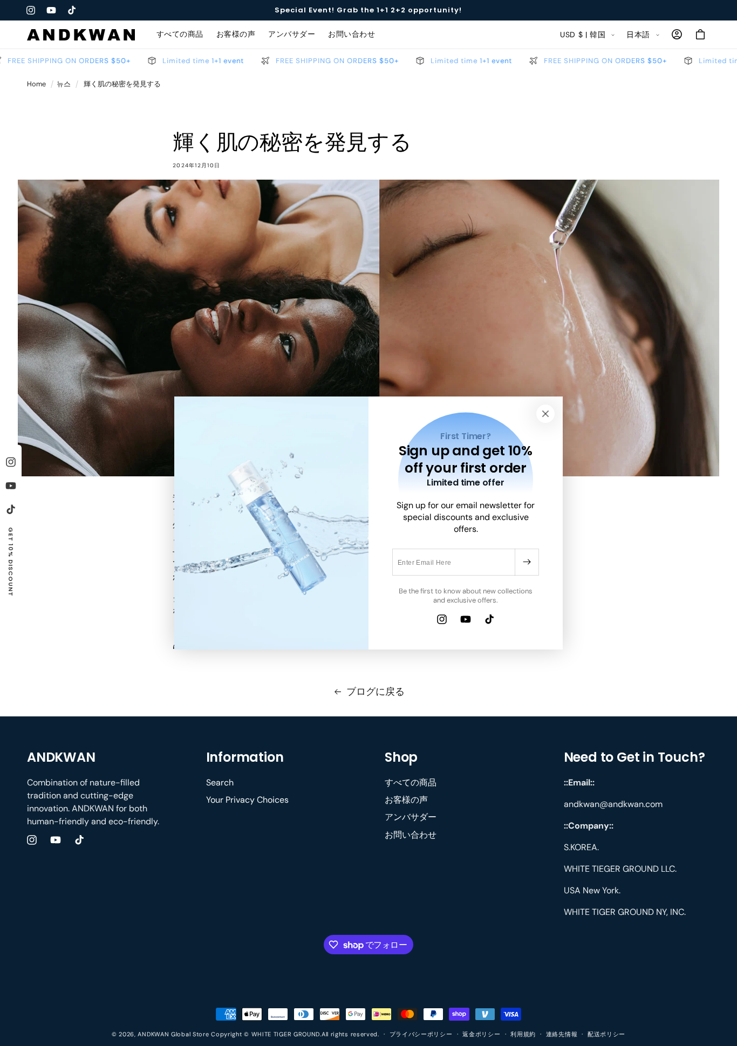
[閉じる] (545, 414)
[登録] (526, 562)
